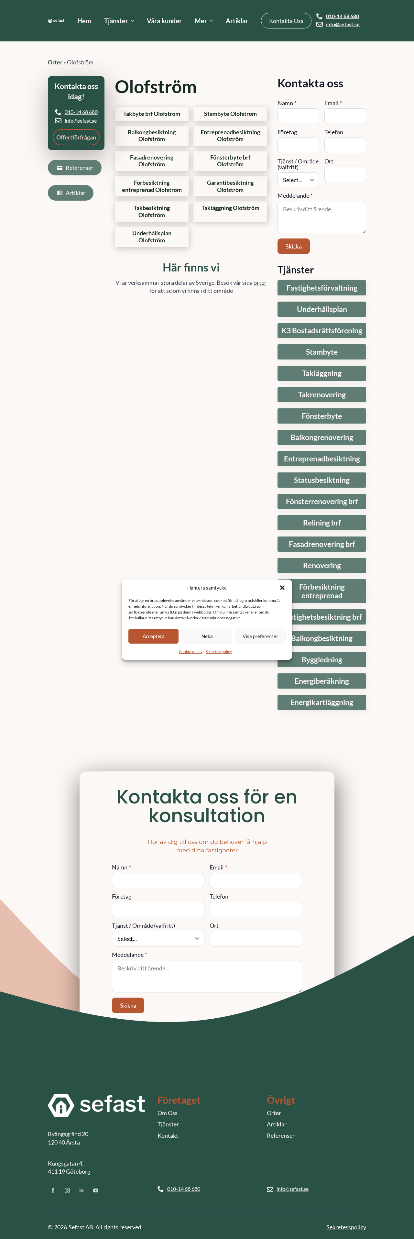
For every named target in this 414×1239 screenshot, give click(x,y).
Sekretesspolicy (219, 651)
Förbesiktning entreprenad (322, 591)
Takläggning (322, 373)
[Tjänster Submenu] (134, 20)
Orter (55, 62)
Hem (84, 21)
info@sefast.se (343, 24)
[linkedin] (81, 1190)
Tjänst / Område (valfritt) (298, 164)
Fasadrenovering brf (322, 544)
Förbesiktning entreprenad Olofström (152, 186)
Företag (287, 132)
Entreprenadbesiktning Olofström (230, 136)
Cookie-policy (190, 651)
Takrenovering (322, 394)
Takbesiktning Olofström (152, 211)
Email (333, 103)
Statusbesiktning (322, 480)
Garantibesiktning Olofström (230, 186)
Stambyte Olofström (230, 113)
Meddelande (295, 195)
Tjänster (116, 21)
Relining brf (322, 522)
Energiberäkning (322, 681)
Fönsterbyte (322, 416)
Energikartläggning (321, 702)
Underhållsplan (322, 309)
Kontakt (168, 1135)
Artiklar (237, 21)
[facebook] (53, 1190)
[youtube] (96, 1190)
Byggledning (321, 659)
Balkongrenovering (321, 437)
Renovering (322, 565)
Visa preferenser (260, 636)
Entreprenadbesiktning (322, 458)
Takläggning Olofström (230, 208)
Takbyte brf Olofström (151, 113)
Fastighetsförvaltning (322, 287)
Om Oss (168, 1112)
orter (260, 282)
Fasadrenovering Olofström (151, 161)
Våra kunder (164, 21)
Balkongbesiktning (322, 638)
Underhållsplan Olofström (151, 237)
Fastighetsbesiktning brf (322, 617)
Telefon (333, 132)
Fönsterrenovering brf (322, 501)
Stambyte (322, 352)
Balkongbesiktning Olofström (152, 136)
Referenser (281, 1135)
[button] (282, 587)
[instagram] (67, 1190)
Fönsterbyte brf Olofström (230, 161)
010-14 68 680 (342, 16)
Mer (201, 21)
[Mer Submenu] (213, 20)
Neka (207, 636)
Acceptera (154, 636)
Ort (328, 161)
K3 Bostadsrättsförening (321, 330)
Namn (287, 103)
